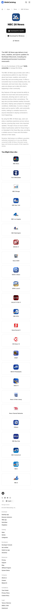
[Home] (8, 2)
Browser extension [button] (7, 517)
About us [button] (4, 577)
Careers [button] (4, 580)
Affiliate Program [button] (6, 567)
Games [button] (3, 535)
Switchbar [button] (4, 522)
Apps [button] (3, 532)
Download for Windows (17, 36)
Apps (8, 9)
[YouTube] (7, 497)
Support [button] (4, 562)
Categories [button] (5, 537)
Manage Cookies (5, 504)
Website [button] (17, 40)
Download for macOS (17, 31)
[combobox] (9, 501)
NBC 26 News (25, 9)
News (15, 9)
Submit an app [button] (6, 550)
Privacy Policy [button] (6, 593)
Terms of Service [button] (6, 603)
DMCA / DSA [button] (5, 605)
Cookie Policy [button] (5, 595)
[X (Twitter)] (2, 497)
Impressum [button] (5, 608)
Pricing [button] (4, 560)
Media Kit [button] (4, 583)
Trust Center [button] (5, 590)
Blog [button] (3, 565)
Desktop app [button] (5, 514)
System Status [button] (6, 570)
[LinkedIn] (5, 497)
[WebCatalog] (3, 493)
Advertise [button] (4, 552)
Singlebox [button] (4, 525)
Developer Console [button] (7, 545)
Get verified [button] (5, 547)
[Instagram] (10, 497)
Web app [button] (4, 519)
